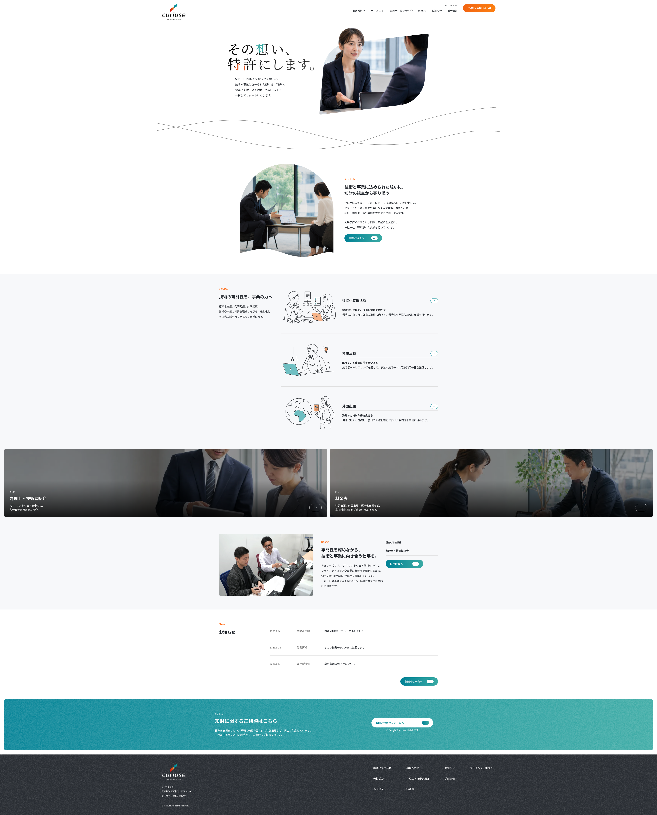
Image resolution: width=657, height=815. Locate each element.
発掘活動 (378, 778)
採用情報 (452, 10)
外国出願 (378, 789)
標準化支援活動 (382, 768)
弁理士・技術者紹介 (401, 10)
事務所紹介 (358, 10)
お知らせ (436, 10)
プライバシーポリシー (482, 768)
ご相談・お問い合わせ (479, 8)
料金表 (422, 10)
